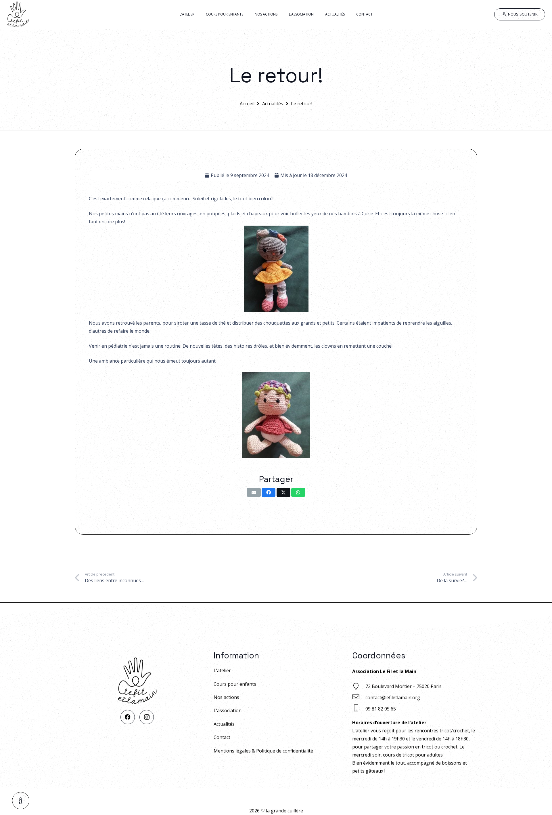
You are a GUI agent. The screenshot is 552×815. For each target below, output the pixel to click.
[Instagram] (146, 717)
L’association (227, 710)
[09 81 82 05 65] (358, 708)
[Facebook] (127, 717)
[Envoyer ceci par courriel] (254, 492)
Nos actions (226, 697)
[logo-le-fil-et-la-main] (18, 14)
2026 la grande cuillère (276, 811)
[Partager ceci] (268, 492)
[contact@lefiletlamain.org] (358, 697)
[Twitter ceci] (283, 492)
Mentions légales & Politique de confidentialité (263, 750)
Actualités (224, 724)
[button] (21, 800)
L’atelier (222, 670)
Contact (222, 737)
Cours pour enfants (235, 684)
